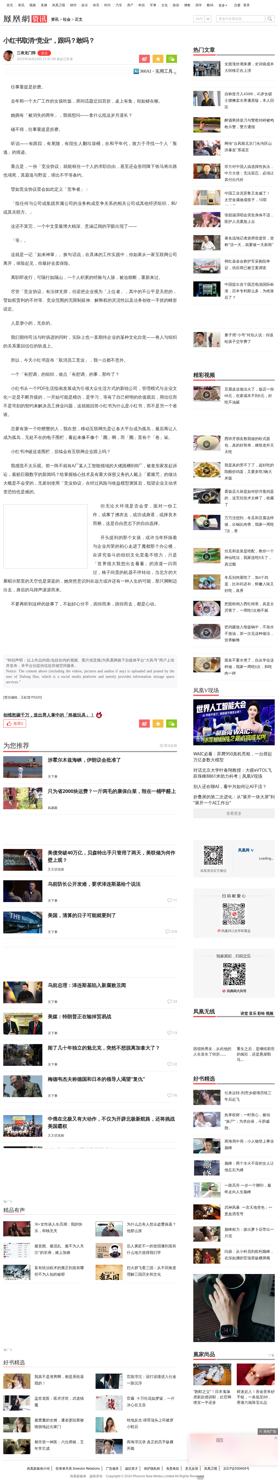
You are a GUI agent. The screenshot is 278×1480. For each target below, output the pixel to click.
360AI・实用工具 (156, 71)
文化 (164, 5)
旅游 (176, 5)
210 (174, 932)
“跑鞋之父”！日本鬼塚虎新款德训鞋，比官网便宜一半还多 (212, 1397)
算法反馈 (170, 745)
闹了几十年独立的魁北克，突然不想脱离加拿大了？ (104, 1047)
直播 (44, 5)
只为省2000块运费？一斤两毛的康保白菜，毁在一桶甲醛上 (112, 791)
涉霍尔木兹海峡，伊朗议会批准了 (84, 759)
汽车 (119, 5)
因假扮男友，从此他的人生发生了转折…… (212, 1051)
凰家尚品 (204, 1354)
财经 (73, 5)
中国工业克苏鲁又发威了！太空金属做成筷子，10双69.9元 (247, 199)
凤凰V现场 (206, 690)
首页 (10, 5)
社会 (67, 19)
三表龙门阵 (26, 53)
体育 (96, 5)
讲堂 (244, 1013)
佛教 (187, 5)
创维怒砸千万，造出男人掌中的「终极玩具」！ (48, 715)
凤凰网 (243, 850)
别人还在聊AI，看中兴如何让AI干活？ (230, 786)
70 (175, 1095)
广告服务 (112, 1468)
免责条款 (172, 1468)
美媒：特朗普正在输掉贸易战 (79, 1016)
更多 (222, 5)
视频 (32, 5)
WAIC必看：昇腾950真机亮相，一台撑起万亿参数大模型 (232, 757)
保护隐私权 (152, 1468)
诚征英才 (131, 1468)
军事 (153, 5)
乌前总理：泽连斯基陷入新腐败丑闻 (87, 985)
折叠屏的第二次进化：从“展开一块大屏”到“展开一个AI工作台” (234, 800)
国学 (198, 5)
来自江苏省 (45, 59)
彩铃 (261, 1013)
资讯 (21, 5)
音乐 (253, 1013)
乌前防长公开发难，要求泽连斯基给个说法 (94, 884)
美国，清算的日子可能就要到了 (82, 915)
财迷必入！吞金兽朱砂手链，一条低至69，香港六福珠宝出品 (256, 1397)
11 (175, 900)
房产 (130, 5)
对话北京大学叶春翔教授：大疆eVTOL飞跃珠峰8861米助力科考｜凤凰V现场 (232, 773)
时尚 (107, 5)
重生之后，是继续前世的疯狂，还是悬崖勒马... (256, 1054)
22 (175, 1064)
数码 (210, 5)
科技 (141, 5)
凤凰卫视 (58, 5)
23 (175, 1001)
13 (175, 1033)
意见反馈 (191, 1468)
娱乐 (84, 5)
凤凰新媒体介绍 (38, 1468)
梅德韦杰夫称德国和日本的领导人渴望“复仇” (96, 1079)
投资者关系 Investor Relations (78, 1468)
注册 (237, 5)
